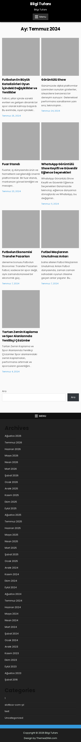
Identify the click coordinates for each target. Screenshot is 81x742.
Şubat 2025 (11, 554)
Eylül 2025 (11, 508)
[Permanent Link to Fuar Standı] (21, 141)
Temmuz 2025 (13, 521)
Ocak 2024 (11, 640)
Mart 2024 (11, 627)
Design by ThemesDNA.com (40, 738)
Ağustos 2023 (13, 673)
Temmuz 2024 (13, 600)
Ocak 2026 (11, 482)
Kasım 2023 (12, 653)
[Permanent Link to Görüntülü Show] (60, 57)
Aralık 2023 (11, 646)
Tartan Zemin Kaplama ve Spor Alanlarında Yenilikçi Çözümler (20, 336)
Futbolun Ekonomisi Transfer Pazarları (17, 254)
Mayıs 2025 (11, 535)
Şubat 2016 (11, 679)
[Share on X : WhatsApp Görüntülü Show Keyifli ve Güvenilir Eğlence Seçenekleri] (55, 158)
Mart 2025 (11, 548)
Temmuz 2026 (13, 442)
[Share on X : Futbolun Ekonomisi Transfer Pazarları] (15, 246)
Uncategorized (21, 50)
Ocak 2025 (11, 561)
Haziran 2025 (13, 528)
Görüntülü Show (53, 79)
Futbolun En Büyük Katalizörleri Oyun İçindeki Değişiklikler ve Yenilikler (19, 86)
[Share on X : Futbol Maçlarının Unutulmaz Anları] (55, 246)
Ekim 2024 (11, 581)
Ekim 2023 (11, 660)
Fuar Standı (11, 164)
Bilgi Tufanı (40, 3)
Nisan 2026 (11, 462)
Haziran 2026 (13, 449)
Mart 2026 (11, 469)
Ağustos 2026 (13, 436)
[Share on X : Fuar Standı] (15, 158)
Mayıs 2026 (11, 455)
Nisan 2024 (11, 620)
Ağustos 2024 (13, 594)
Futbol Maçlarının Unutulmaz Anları (54, 254)
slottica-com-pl (14, 705)
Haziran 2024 (13, 607)
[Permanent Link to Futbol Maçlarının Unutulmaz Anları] (60, 229)
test (7, 711)
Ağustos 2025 (13, 515)
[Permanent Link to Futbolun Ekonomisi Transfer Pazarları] (21, 229)
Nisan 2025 (11, 541)
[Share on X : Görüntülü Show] (55, 74)
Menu (42, 17)
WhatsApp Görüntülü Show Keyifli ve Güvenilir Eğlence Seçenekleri (59, 168)
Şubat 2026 (11, 475)
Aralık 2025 (11, 488)
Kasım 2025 (12, 495)
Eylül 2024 (11, 587)
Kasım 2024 (12, 574)
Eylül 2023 (11, 666)
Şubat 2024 (12, 633)
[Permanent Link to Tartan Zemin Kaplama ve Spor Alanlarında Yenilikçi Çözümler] (21, 309)
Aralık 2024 (11, 567)
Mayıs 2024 (11, 613)
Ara (4, 391)
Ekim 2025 (11, 502)
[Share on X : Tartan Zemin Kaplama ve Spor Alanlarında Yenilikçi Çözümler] (15, 326)
